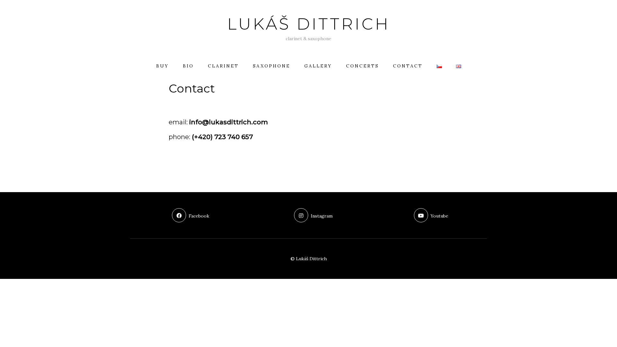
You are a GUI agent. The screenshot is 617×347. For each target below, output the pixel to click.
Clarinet (223, 66)
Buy (162, 66)
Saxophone (271, 66)
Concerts (362, 66)
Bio (188, 66)
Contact (408, 66)
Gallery (318, 66)
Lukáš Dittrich (308, 24)
